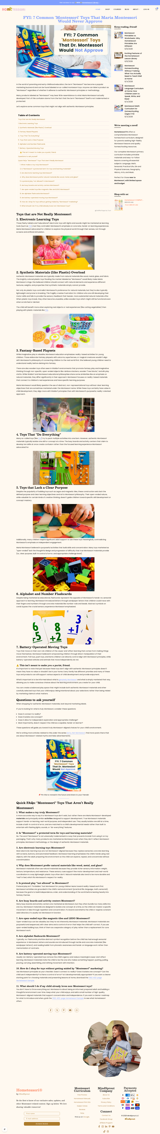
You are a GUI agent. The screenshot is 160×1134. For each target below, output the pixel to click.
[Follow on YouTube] (113, 1127)
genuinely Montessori (68, 679)
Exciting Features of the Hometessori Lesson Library (133, 56)
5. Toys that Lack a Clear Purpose (30, 140)
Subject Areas (82, 1106)
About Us (106, 1095)
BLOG (127, 9)
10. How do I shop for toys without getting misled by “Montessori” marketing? (49, 202)
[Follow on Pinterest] (109, 1127)
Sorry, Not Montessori (76, 733)
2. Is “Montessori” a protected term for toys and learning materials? (45, 169)
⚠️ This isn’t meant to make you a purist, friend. (38, 152)
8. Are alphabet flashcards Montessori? (34, 193)
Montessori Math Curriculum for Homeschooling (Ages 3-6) (132, 110)
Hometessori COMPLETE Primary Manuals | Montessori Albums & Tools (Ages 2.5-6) (134, 200)
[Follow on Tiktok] (104, 1132)
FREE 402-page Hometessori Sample (68, 998)
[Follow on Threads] (108, 1132)
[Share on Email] (70, 1010)
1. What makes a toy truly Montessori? (34, 165)
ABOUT (135, 9)
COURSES (117, 9)
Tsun (109, 210)
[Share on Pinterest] (63, 1010)
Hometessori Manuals (82, 1099)
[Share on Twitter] (57, 1010)
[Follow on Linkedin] (106, 1127)
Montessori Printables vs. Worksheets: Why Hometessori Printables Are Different (132, 39)
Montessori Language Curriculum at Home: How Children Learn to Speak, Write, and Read (134, 92)
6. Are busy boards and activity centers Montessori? (39, 185)
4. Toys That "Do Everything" (29, 136)
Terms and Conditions (106, 1106)
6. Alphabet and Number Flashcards (31, 144)
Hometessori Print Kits (82, 1102)
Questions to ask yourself (27, 156)
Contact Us (106, 1115)
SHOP (107, 9)
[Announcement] (80, 2)
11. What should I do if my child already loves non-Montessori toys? (45, 206)
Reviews (82, 1110)
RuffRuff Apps (101, 210)
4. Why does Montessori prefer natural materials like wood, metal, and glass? (49, 177)
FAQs (82, 1113)
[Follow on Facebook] (99, 1127)
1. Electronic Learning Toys (28, 123)
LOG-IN (146, 9)
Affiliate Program (106, 1123)
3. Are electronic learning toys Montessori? (36, 173)
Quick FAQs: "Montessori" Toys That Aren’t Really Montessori (40, 160)
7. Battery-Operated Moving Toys (31, 148)
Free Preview (82, 1095)
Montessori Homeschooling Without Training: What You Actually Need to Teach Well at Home (133, 72)
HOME (98, 9)
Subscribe (106, 1099)
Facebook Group (106, 1119)
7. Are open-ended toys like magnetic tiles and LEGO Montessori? (45, 189)
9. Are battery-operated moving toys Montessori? (39, 198)
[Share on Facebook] (50, 1010)
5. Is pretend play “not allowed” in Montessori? (37, 181)
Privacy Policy (106, 1102)
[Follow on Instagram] (102, 1127)
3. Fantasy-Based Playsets (28, 132)
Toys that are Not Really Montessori (31, 119)
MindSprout (24, 1094)
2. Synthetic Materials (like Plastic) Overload (34, 127)
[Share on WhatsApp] (77, 1010)
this (30, 226)
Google (86, 1117)
